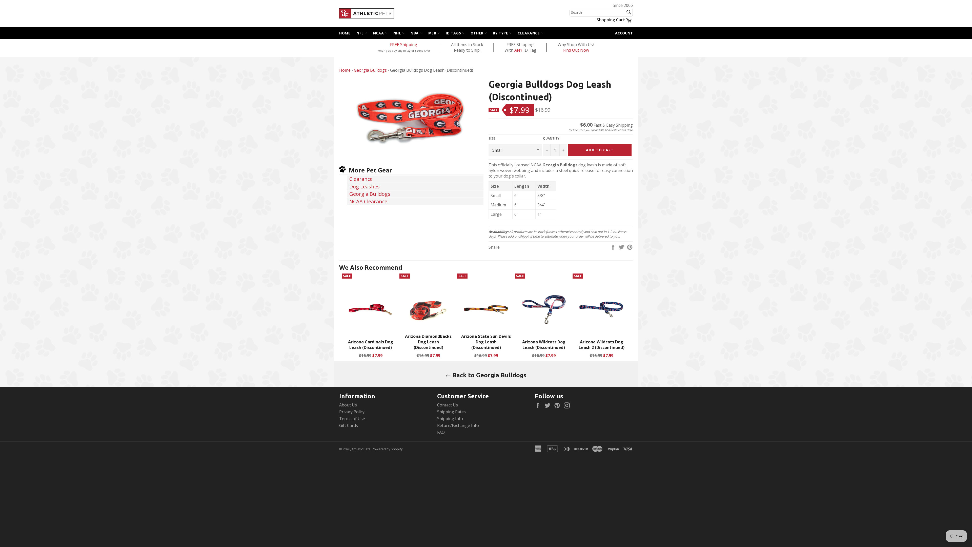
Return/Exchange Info (458, 425)
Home (344, 33)
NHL (397, 33)
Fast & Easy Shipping (606, 125)
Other (478, 33)
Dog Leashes (364, 186)
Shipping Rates (451, 412)
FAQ (441, 432)
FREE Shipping (403, 44)
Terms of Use (352, 418)
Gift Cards (348, 425)
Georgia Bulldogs (370, 70)
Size (492, 138)
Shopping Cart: (615, 19)
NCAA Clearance (368, 201)
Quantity (551, 138)
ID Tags (454, 33)
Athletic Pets (361, 449)
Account (624, 33)
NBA (415, 33)
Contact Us (447, 405)
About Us (348, 405)
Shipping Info (450, 418)
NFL (360, 33)
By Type (501, 33)
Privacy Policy (351, 412)
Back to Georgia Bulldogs (488, 375)
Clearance (529, 33)
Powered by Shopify (387, 449)
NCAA (379, 33)
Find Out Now (576, 50)
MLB (432, 33)
